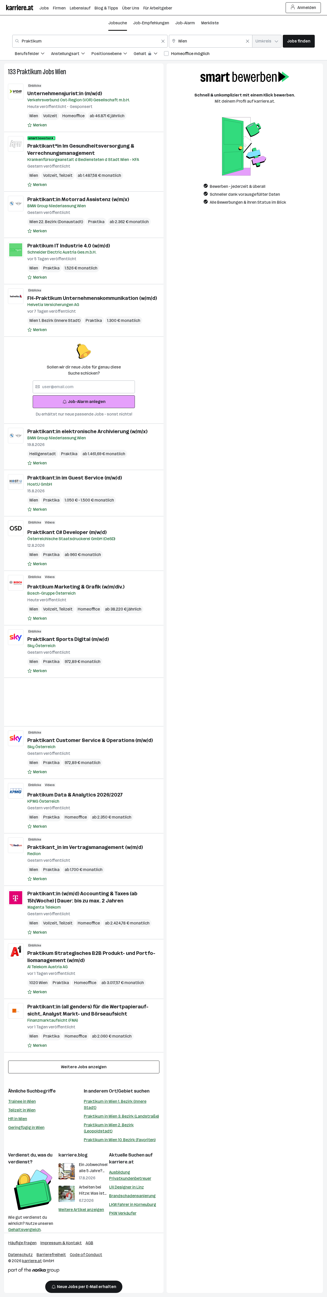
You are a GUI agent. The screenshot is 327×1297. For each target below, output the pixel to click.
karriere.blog (73, 1155)
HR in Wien (17, 1118)
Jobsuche (117, 22)
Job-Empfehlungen (151, 22)
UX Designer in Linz (126, 1187)
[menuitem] (33, 54)
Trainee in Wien (22, 1101)
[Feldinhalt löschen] (163, 41)
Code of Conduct (86, 1254)
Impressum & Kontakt (61, 1242)
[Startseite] (22, 7)
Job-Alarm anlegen (87, 401)
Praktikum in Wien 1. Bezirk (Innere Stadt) (115, 1104)
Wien (60, 72)
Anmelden (306, 7)
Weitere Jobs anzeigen (84, 1066)
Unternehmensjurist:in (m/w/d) (64, 93)
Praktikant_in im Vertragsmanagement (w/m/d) (85, 847)
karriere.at (121, 1162)
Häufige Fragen (22, 1242)
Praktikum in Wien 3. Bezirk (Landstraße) (121, 1116)
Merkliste (210, 22)
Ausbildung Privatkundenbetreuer (130, 1175)
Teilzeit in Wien (22, 1110)
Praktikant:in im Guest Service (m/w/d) (74, 478)
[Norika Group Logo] (33, 1271)
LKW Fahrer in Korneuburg (132, 1204)
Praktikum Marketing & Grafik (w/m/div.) (75, 587)
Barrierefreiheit (51, 1254)
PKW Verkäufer (122, 1213)
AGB (89, 1242)
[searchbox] (84, 386)
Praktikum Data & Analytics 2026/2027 (75, 795)
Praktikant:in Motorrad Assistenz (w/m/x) (78, 199)
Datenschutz (20, 1254)
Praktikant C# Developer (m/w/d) (67, 532)
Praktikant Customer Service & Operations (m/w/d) (90, 740)
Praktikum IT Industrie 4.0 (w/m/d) (68, 246)
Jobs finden (298, 41)
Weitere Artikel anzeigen (81, 1209)
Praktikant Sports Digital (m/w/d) (68, 639)
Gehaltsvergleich (24, 1229)
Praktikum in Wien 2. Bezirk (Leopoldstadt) (109, 1127)
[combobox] (90, 41)
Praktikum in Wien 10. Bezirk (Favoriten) (120, 1139)
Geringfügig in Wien (26, 1127)
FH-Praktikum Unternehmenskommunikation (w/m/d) (92, 298)
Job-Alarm (185, 22)
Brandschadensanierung (132, 1195)
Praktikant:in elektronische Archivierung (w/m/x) (87, 431)
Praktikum (29, 72)
